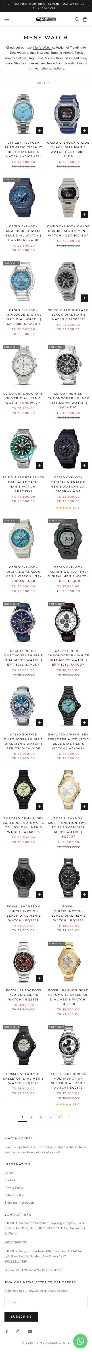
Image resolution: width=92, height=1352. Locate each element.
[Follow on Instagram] (18, 1331)
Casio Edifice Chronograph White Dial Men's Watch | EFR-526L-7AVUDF (68, 657)
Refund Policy (14, 1195)
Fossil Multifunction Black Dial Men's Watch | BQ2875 (68, 913)
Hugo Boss (35, 58)
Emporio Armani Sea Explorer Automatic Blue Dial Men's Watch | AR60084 (68, 741)
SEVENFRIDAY (58, 3)
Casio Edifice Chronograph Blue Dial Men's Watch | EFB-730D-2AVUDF (23, 741)
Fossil (79, 53)
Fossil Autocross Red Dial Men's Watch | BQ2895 (23, 995)
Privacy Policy (13, 1188)
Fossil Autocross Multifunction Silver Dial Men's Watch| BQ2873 (68, 1080)
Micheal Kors (54, 58)
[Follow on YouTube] (30, 1331)
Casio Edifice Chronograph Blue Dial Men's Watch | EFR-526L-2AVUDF (23, 657)
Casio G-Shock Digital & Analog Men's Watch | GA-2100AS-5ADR (24, 574)
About (8, 1173)
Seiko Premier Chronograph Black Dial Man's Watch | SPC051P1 (68, 400)
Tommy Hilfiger (15, 58)
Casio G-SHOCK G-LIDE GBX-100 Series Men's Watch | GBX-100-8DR (68, 231)
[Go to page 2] (69, 1116)
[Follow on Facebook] (6, 1331)
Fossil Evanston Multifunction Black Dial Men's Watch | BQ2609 (23, 913)
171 (60, 1116)
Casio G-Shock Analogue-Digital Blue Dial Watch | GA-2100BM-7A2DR (24, 316)
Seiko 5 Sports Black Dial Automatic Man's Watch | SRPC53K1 (23, 484)
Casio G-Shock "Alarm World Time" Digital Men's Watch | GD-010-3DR (68, 574)
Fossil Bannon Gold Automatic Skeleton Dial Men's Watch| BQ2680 (68, 997)
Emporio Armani (61, 53)
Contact (9, 1180)
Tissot (68, 58)
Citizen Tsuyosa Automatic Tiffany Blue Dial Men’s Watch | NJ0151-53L (23, 149)
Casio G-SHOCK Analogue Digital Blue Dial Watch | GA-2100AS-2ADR (24, 233)
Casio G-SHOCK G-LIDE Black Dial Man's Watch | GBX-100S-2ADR (68, 149)
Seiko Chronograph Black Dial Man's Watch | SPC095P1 (68, 314)
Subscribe (21, 1317)
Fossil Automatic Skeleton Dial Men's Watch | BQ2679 (23, 1078)
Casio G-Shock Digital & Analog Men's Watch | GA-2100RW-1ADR (68, 484)
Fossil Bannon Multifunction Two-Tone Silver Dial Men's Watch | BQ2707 (68, 827)
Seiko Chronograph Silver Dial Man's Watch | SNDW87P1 (23, 398)
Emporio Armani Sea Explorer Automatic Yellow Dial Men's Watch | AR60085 (23, 825)
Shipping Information (19, 1203)
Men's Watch (42, 47)
